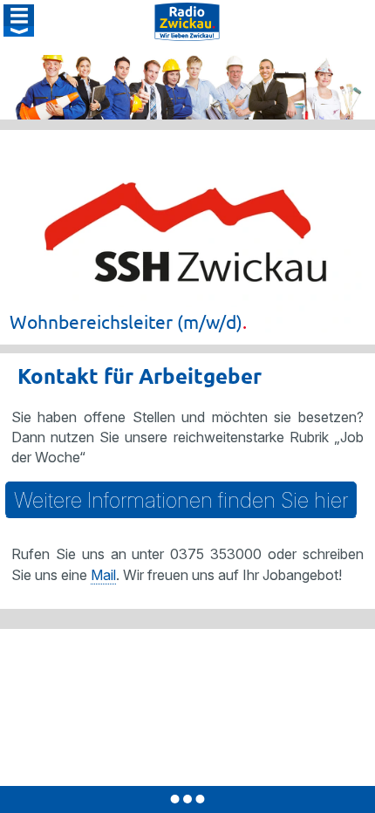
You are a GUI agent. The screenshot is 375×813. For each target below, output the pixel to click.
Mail (103, 575)
